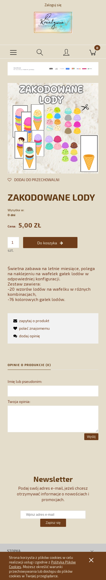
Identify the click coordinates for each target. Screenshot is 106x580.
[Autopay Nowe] (53, 68)
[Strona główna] (53, 22)
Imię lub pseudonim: (25, 381)
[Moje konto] (66, 52)
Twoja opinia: (19, 401)
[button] (13, 52)
